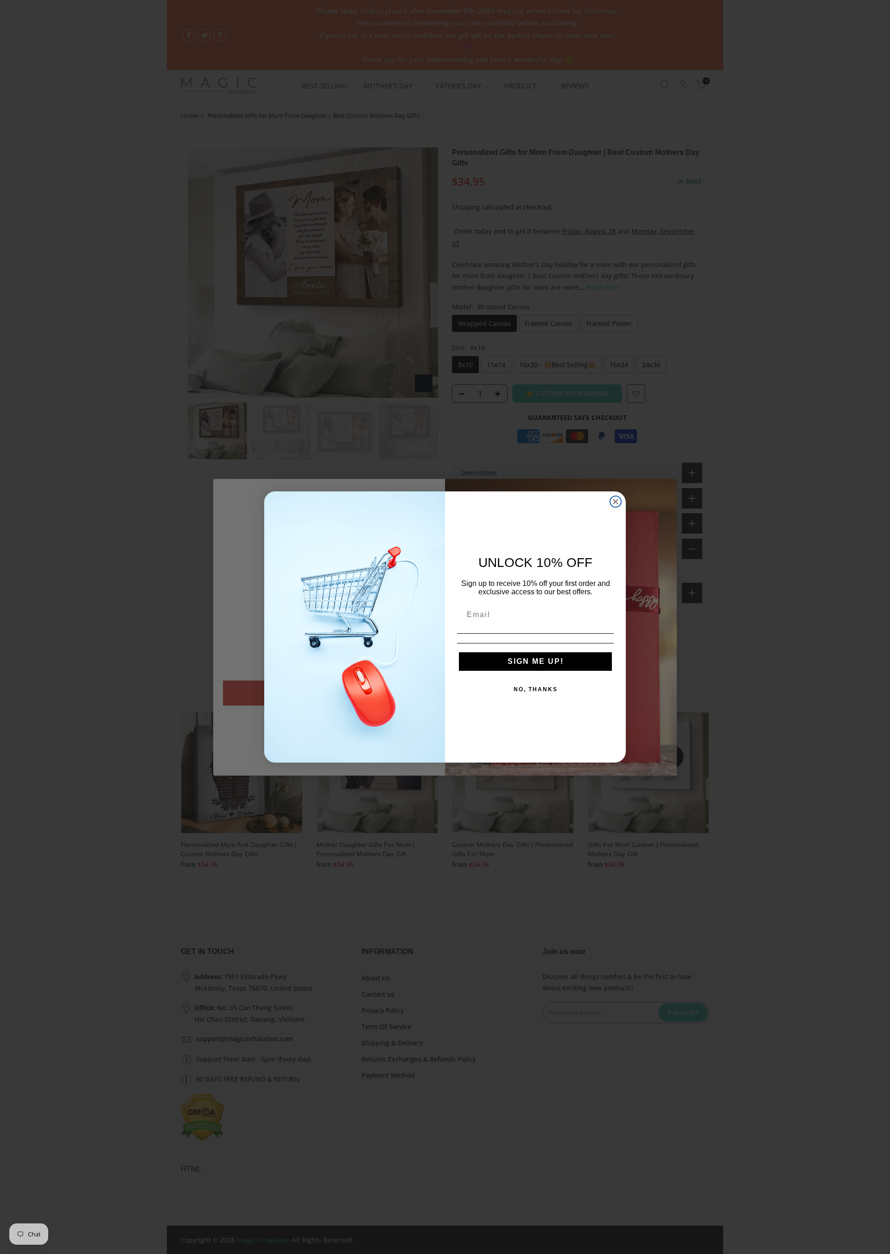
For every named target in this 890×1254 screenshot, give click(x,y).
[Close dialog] (615, 501)
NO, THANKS (536, 689)
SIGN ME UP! (536, 661)
